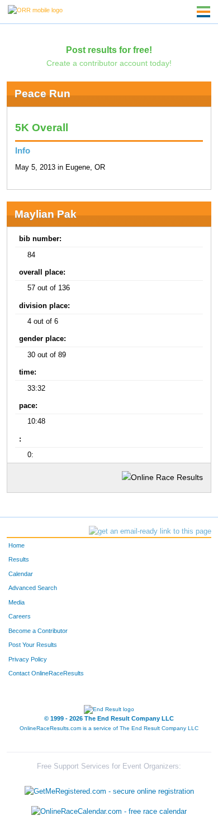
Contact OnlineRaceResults (46, 673)
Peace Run (42, 93)
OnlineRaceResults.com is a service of (109, 728)
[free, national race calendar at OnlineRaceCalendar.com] (109, 811)
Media (16, 602)
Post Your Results (32, 644)
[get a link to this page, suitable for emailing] (150, 531)
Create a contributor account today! (109, 63)
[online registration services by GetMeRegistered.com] (109, 789)
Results (18, 559)
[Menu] (203, 12)
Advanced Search (32, 587)
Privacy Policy (27, 659)
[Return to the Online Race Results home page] (35, 9)
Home (16, 545)
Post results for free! (109, 50)
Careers (19, 616)
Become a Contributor (38, 630)
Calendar (20, 573)
